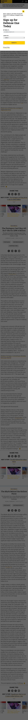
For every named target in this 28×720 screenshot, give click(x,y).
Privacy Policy (6, 47)
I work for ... (6, 35)
